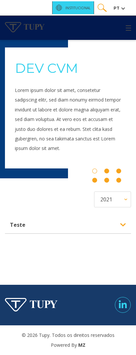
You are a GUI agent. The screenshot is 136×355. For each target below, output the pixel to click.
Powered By (68, 345)
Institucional (77, 8)
